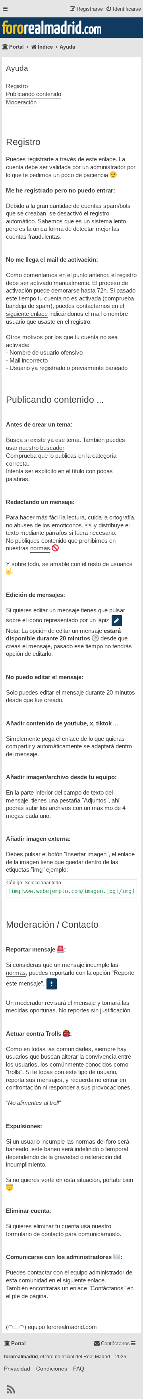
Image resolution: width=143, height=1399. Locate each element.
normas (40, 548)
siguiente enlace (27, 313)
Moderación (21, 102)
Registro (17, 86)
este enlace (101, 159)
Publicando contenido (33, 94)
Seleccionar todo (43, 882)
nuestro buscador (41, 447)
